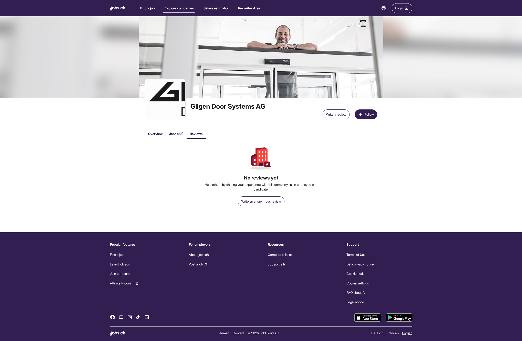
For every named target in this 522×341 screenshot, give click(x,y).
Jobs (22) (176, 134)
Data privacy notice (360, 264)
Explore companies (179, 8)
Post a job (196, 264)
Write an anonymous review (261, 201)
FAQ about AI (356, 292)
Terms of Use (356, 254)
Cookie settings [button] (357, 283)
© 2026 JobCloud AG (263, 333)
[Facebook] (112, 317)
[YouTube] (121, 317)
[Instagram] (129, 317)
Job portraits (276, 264)
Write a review (336, 114)
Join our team (120, 273)
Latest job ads (120, 264)
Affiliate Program (122, 283)
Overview (155, 134)
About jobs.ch (199, 254)
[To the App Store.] (367, 317)
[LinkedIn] (146, 317)
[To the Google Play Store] (399, 317)
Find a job (147, 8)
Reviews (196, 134)
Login (399, 8)
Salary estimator (215, 8)
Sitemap (223, 333)
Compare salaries (280, 254)
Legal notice (355, 302)
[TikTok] (138, 317)
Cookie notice (356, 273)
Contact (238, 333)
